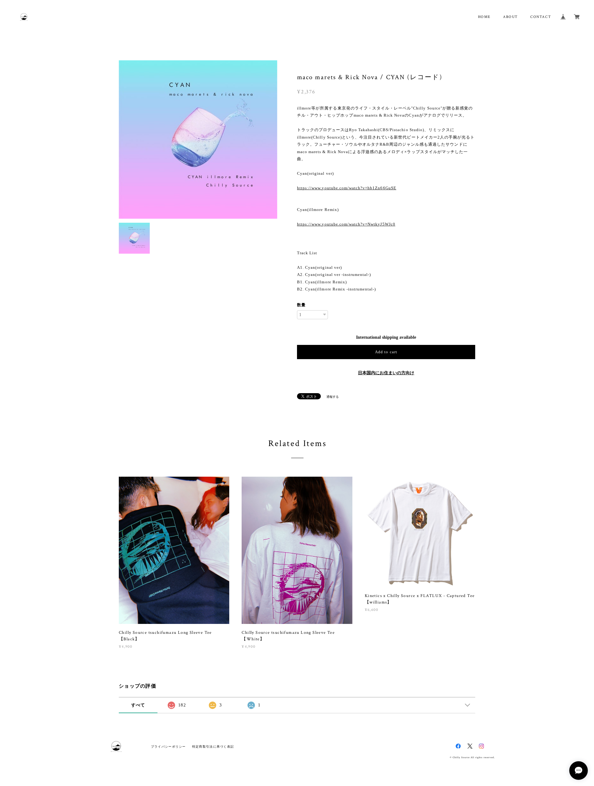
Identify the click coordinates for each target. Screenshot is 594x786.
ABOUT (510, 17)
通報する (332, 396)
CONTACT (540, 17)
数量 (301, 305)
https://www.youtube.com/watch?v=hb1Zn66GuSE (346, 188)
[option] (198, 139)
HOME (484, 17)
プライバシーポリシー (168, 746)
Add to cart (386, 352)
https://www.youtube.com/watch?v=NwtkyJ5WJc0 (346, 224)
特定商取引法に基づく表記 (213, 746)
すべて (138, 705)
